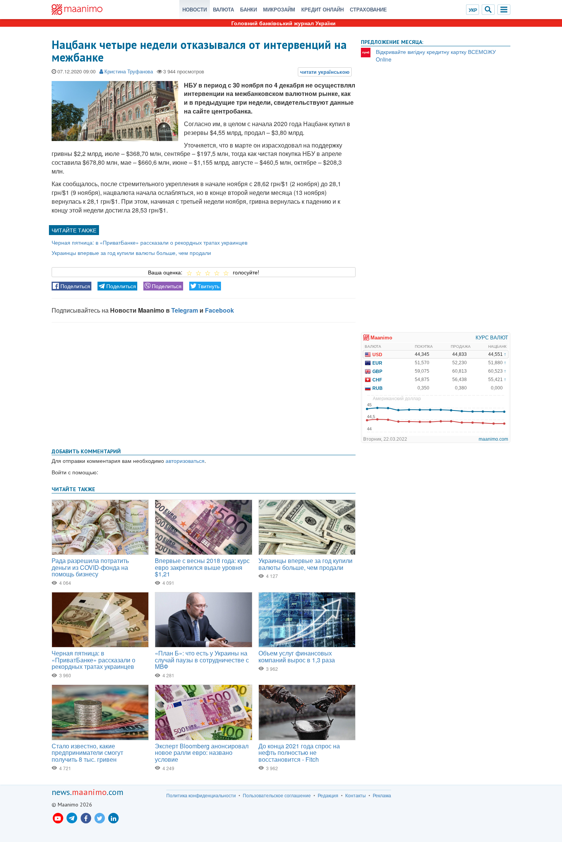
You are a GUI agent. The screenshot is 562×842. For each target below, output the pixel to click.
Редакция (328, 795)
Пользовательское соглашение (277, 795)
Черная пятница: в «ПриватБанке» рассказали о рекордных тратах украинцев (149, 242)
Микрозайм (279, 9)
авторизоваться (185, 460)
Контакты (355, 795)
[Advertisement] (204, 383)
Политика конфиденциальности (201, 795)
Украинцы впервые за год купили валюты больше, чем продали (131, 252)
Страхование (368, 9)
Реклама (382, 795)
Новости (194, 9)
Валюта (223, 9)
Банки (248, 9)
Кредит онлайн (322, 9)
